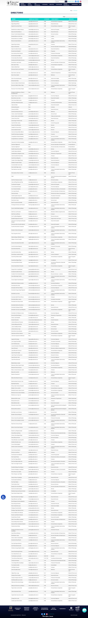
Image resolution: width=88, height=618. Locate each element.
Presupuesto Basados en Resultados (26, 608)
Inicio (71, 10)
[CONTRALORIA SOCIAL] (10, 608)
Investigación (59, 4)
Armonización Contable (18, 609)
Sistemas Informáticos (66, 4)
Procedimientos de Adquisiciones (44, 609)
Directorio (71, 1)
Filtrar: (64, 16)
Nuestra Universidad (23, 4)
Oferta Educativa (30, 4)
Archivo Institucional (53, 609)
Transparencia (75, 4)
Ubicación (24, 615)
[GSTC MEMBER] (77, 608)
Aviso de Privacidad (74, 615)
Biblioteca (52, 4)
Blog (80, 4)
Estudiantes (45, 4)
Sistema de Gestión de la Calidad (35, 608)
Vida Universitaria (37, 4)
